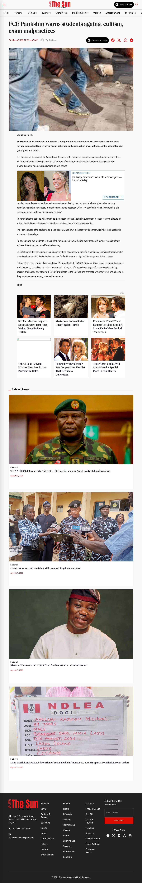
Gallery (44, 844)
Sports (44, 828)
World (66, 835)
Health (66, 809)
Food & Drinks (47, 838)
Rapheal (52, 40)
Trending (90, 828)
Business (46, 13)
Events (66, 803)
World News (69, 851)
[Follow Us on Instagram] (130, 835)
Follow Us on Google (126, 4)
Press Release (93, 809)
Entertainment (113, 13)
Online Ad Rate (93, 838)
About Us (90, 833)
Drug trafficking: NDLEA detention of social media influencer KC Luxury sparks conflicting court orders (69, 763)
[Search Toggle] (137, 4)
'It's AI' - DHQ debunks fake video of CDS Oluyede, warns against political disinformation (60, 471)
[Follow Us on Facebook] (107, 835)
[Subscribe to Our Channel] (119, 835)
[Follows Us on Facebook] (113, 40)
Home (7, 13)
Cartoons (90, 803)
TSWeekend (69, 825)
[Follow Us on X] (113, 835)
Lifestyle (67, 814)
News (43, 833)
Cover (43, 809)
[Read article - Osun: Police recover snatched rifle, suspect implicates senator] (71, 526)
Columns (32, 13)
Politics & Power (80, 13)
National (19, 13)
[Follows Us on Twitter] (119, 40)
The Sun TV (130, 13)
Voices (66, 830)
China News (61, 13)
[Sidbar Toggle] (4, 4)
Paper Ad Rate (93, 844)
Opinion (97, 13)
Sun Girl (89, 814)
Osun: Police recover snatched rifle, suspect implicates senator (45, 568)
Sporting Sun (69, 841)
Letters (44, 849)
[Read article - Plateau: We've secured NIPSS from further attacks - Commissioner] (71, 623)
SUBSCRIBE (118, 820)
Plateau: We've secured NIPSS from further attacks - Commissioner (48, 665)
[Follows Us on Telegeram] (131, 40)
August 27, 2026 (16, 476)
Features (67, 857)
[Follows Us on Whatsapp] (125, 40)
